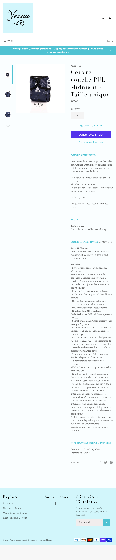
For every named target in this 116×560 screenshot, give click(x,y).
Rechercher (8, 503)
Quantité (75, 109)
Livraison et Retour (12, 508)
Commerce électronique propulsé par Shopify (34, 540)
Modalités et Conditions (15, 513)
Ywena (12, 540)
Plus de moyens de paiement (91, 142)
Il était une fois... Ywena (15, 517)
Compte (110, 41)
